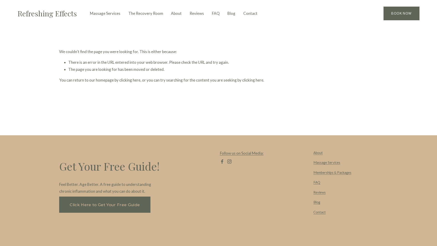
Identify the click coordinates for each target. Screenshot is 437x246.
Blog (231, 13)
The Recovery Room (145, 13)
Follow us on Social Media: (242, 153)
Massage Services (326, 162)
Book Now (401, 13)
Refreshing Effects (47, 13)
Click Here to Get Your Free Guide (105, 204)
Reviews (197, 13)
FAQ (216, 13)
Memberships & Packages (332, 172)
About (176, 13)
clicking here (129, 80)
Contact (250, 13)
